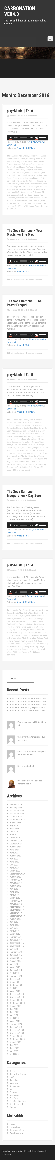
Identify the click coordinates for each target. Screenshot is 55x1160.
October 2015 (16, 958)
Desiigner (29, 170)
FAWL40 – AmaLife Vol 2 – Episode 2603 (28, 701)
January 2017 (16, 940)
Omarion (34, 453)
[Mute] (36, 137)
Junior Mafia (24, 442)
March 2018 (15, 898)
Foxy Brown (39, 624)
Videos (13, 1107)
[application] (27, 137)
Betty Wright (28, 613)
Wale (31, 467)
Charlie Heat (28, 428)
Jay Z (40, 178)
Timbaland (11, 464)
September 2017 (17, 916)
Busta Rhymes (19, 616)
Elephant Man (12, 624)
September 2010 (17, 1003)
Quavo (36, 195)
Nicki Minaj (21, 453)
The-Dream (35, 461)
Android (20, 148)
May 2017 (14, 928)
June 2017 (14, 925)
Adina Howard (28, 422)
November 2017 (17, 910)
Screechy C (11, 459)
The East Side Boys (14, 646)
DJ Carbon (38, 170)
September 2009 (17, 1039)
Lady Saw (22, 632)
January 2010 (16, 1027)
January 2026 (16, 808)
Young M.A (23, 206)
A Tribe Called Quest (37, 156)
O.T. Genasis (36, 192)
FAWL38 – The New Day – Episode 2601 (27, 707)
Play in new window (35, 142)
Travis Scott (11, 203)
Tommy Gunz (21, 464)
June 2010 (14, 1012)
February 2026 (16, 804)
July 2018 (14, 889)
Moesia (41, 1151)
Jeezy (45, 178)
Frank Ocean (16, 175)
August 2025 (15, 823)
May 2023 (14, 865)
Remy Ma (20, 198)
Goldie (9, 436)
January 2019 (16, 883)
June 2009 (14, 1048)
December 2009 (17, 1030)
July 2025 (14, 826)
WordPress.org (16, 1133)
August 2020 (15, 877)
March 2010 (15, 1021)
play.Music (13, 156)
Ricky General (39, 456)
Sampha (10, 644)
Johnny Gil (35, 439)
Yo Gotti (15, 206)
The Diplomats (42, 644)
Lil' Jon (45, 632)
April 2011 (14, 988)
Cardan (41, 164)
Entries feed (15, 1127)
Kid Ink (30, 445)
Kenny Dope (12, 445)
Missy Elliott (21, 638)
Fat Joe (30, 624)
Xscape (39, 203)
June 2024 (14, 850)
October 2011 (16, 982)
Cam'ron (17, 164)
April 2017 (14, 931)
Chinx (22, 170)
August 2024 (15, 847)
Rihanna (37, 198)
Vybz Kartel (40, 649)
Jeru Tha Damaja (13, 181)
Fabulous (37, 173)
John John (14, 1080)
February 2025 (16, 841)
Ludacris (27, 635)
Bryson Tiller (29, 425)
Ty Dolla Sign (22, 467)
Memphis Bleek (13, 450)
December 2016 (17, 943)
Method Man (21, 189)
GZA (25, 436)
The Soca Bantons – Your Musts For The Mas (24, 233)
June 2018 (14, 892)
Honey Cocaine (34, 436)
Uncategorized (16, 1104)
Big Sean (20, 161)
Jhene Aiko (25, 439)
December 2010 (17, 994)
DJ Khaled (33, 621)
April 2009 (14, 1054)
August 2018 (15, 886)
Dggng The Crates (18, 1074)
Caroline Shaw (12, 167)
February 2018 (16, 901)
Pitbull (20, 195)
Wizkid (36, 467)
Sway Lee (39, 459)
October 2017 (16, 913)
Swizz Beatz (22, 200)
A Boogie (38, 420)
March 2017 (15, 934)
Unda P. (32, 649)
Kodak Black (12, 632)
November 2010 (17, 997)
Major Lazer (37, 635)
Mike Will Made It (40, 189)
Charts (13, 1071)
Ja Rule (17, 439)
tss (15, 467)
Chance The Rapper (27, 167)
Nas (8, 192)
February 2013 (16, 976)
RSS (27, 148)
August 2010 (15, 1006)
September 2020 (17, 874)
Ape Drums (43, 610)
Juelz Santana (12, 184)
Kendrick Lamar (36, 184)
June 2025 (14, 829)
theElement (32, 116)
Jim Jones (41, 181)
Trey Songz (42, 464)
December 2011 (17, 979)
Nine (28, 192)
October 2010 (16, 1000)
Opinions (13, 1092)
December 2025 (17, 811)
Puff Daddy (28, 195)
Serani (19, 459)
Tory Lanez (42, 200)
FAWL (12, 1077)
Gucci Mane (17, 178)
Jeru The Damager (28, 181)
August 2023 (15, 856)
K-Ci (31, 442)
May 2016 (14, 949)
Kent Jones (22, 445)
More (32, 148)
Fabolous (29, 173)
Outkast (40, 638)
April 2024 (14, 853)
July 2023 (14, 859)
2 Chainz (24, 156)
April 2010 (14, 1018)
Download (11, 145)
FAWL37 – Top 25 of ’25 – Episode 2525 (27, 710)
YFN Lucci (17, 652)
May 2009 (14, 1051)
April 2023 (14, 868)
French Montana (28, 175)
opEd (12, 1089)
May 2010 (14, 1015)
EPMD (42, 431)
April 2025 (14, 835)
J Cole (25, 178)
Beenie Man (11, 161)
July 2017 (14, 922)
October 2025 (16, 817)
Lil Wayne (35, 186)
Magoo (36, 448)
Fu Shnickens (41, 175)
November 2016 (17, 946)
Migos (29, 189)
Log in (12, 1124)
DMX (31, 431)
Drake (22, 173)
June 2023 (14, 862)
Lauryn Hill (17, 186)
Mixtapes (14, 1083)
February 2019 (16, 880)
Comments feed (17, 1130)
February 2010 (16, 1024)
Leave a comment (35, 279)
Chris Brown (39, 428)
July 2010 (14, 1009)
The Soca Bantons (16, 279)
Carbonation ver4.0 (19, 11)
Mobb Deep (31, 450)
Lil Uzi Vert (26, 186)
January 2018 (16, 904)
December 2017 (17, 907)
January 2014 (16, 970)
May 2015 (14, 964)
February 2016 (16, 952)
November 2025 (17, 814)
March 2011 (15, 991)
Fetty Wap (20, 434)
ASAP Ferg (30, 158)
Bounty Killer (19, 425)
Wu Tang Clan (29, 203)
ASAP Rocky (41, 158)
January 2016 (16, 955)
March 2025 (15, 838)
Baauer (9, 613)
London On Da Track (15, 635)
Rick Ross (29, 198)
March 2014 (15, 967)
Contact (30, 766)
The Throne (32, 200)
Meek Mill (11, 189)
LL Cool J (28, 448)
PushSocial (14, 1098)
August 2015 (15, 961)
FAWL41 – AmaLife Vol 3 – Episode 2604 (28, 698)
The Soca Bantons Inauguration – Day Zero (24, 494)
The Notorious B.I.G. (22, 461)
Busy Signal (31, 616)
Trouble (20, 203)
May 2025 (14, 832)
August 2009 (15, 1042)
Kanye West (24, 184)
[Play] (10, 137)
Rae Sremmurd (27, 641)
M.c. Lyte (43, 186)
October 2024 (16, 844)
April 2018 (14, 895)
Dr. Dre (16, 173)
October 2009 (16, 1036)
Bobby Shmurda (31, 161)
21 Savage (33, 610)
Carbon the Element (30, 164)
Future (9, 178)
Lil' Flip (38, 632)
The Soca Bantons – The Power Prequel (24, 303)
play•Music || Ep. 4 (20, 565)
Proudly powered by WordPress (16, 1151)
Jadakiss (33, 178)
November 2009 (17, 1033)
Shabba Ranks (29, 459)
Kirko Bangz (39, 445)
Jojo (42, 439)
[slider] (43, 137)
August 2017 (15, 919)
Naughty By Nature (18, 192)
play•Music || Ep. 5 (20, 375)
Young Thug (34, 206)
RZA (14, 200)
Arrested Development (16, 158)
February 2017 (16, 937)
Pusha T (17, 641)
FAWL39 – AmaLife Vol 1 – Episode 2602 (28, 704)
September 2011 (17, 985)
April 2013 (14, 973)
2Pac (31, 420)
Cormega (39, 619)
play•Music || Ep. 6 (20, 111)
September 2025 (17, 820)
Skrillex (23, 644)
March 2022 (15, 871)
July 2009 (14, 1045)
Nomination (15, 1086)
